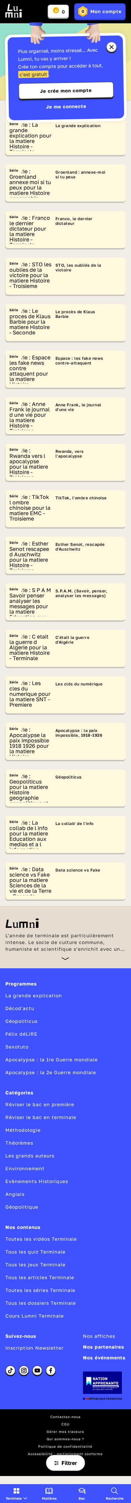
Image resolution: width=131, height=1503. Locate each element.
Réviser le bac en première (39, 1104)
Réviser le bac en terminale (40, 1117)
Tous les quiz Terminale (35, 1252)
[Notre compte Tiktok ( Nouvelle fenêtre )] (10, 1370)
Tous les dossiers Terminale (40, 1303)
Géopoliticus (21, 1021)
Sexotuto (17, 1047)
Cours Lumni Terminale (34, 1316)
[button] (16, 1493)
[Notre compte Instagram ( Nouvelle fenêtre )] (24, 1370)
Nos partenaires (103, 1347)
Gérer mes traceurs (65, 1431)
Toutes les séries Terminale (40, 1290)
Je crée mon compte (66, 90)
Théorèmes (19, 1143)
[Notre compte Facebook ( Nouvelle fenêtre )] (51, 1370)
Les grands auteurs (29, 1155)
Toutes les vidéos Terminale (41, 1239)
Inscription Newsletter (34, 1348)
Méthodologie (23, 1130)
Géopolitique (21, 1207)
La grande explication (33, 995)
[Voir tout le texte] (65, 958)
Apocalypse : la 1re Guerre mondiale (51, 1059)
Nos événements (104, 1357)
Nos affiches (99, 1336)
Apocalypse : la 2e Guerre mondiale (50, 1072)
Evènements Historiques (36, 1181)
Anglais (15, 1194)
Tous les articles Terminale (39, 1277)
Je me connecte (66, 106)
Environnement (25, 1168)
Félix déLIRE (21, 1034)
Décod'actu (19, 1008)
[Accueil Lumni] (13, 11)
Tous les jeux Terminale (35, 1264)
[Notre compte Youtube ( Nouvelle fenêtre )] (37, 1370)
